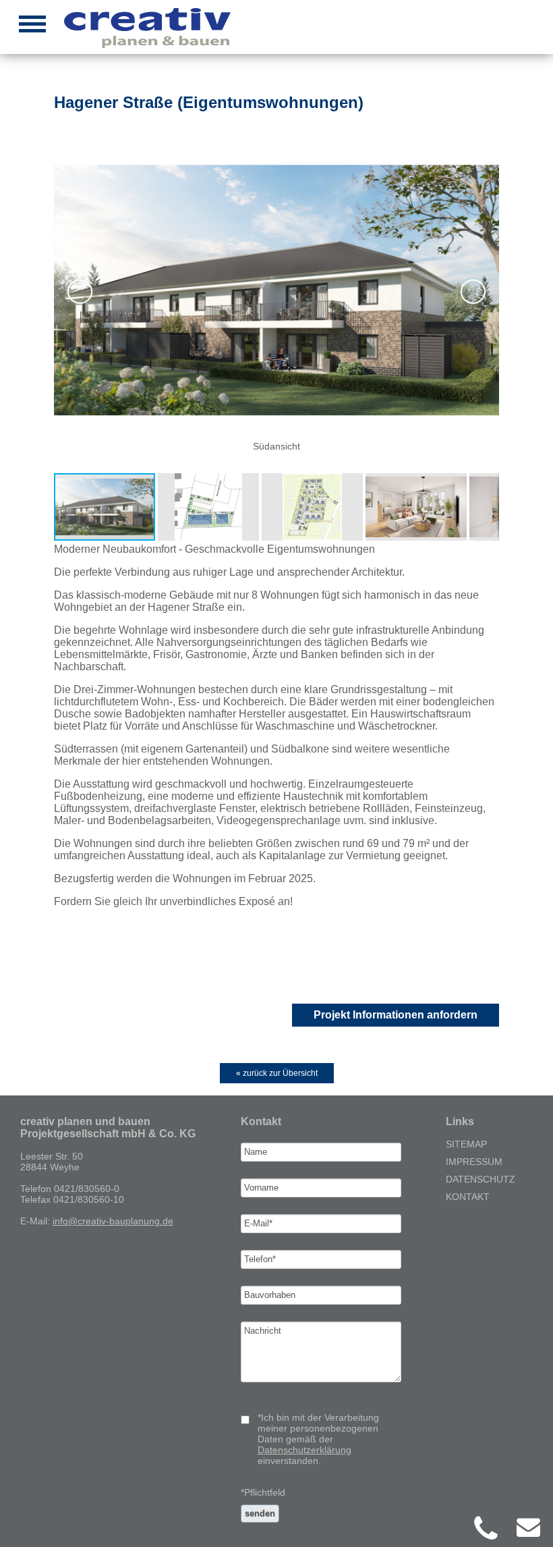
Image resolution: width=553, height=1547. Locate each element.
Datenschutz (480, 1179)
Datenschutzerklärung (304, 1449)
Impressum (474, 1161)
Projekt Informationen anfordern (395, 1015)
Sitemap (466, 1144)
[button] (275, 291)
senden (260, 1514)
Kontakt (468, 1196)
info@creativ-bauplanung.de (113, 1221)
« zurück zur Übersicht (277, 1073)
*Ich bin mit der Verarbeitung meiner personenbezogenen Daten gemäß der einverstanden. (318, 1439)
